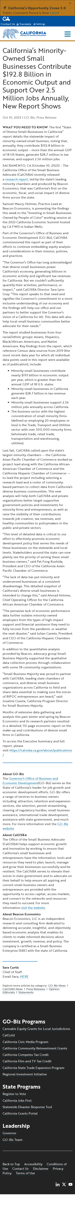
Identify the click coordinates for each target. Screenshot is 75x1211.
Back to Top (11, 1164)
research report (16, 179)
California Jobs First (17, 1100)
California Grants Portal (20, 1113)
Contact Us (8, 24)
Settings (40, 24)
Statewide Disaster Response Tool (27, 1107)
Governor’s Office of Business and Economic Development (30, 780)
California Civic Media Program (25, 1041)
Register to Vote (14, 1094)
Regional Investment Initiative (25, 1074)
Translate (25, 24)
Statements (25, 992)
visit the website (33, 907)
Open (54, 12)
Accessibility (33, 1164)
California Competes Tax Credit (26, 1054)
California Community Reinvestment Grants (35, 1048)
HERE (24, 976)
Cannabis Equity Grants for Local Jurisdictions (36, 1028)
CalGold (9, 1035)
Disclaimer (40, 1168)
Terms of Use (25, 1173)
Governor (9, 1133)
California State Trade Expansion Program (33, 1067)
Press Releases (35, 989)
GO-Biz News (57, 985)
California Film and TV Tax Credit (27, 1061)
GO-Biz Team (12, 1139)
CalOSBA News (13, 989)
